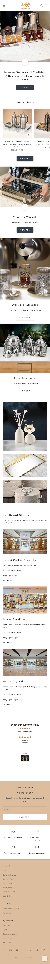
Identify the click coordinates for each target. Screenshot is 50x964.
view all (25, 230)
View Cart (6, 925)
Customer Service (9, 875)
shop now (25, 87)
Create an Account (10, 934)
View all (25, 159)
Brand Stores (7, 913)
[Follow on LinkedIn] (30, 950)
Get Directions (8, 580)
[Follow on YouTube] (17, 950)
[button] (23, 765)
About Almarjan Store (11, 909)
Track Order (7, 896)
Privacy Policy (8, 887)
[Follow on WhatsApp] (44, 950)
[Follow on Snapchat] (37, 950)
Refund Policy (8, 883)
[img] (25, 728)
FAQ (4, 871)
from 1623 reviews (25, 731)
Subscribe (25, 817)
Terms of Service (9, 892)
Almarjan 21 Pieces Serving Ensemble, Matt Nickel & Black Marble (17, 144)
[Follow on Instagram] (10, 950)
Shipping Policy (8, 879)
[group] (25, 31)
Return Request (8, 938)
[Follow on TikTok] (24, 950)
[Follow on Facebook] (4, 950)
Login (5, 930)
